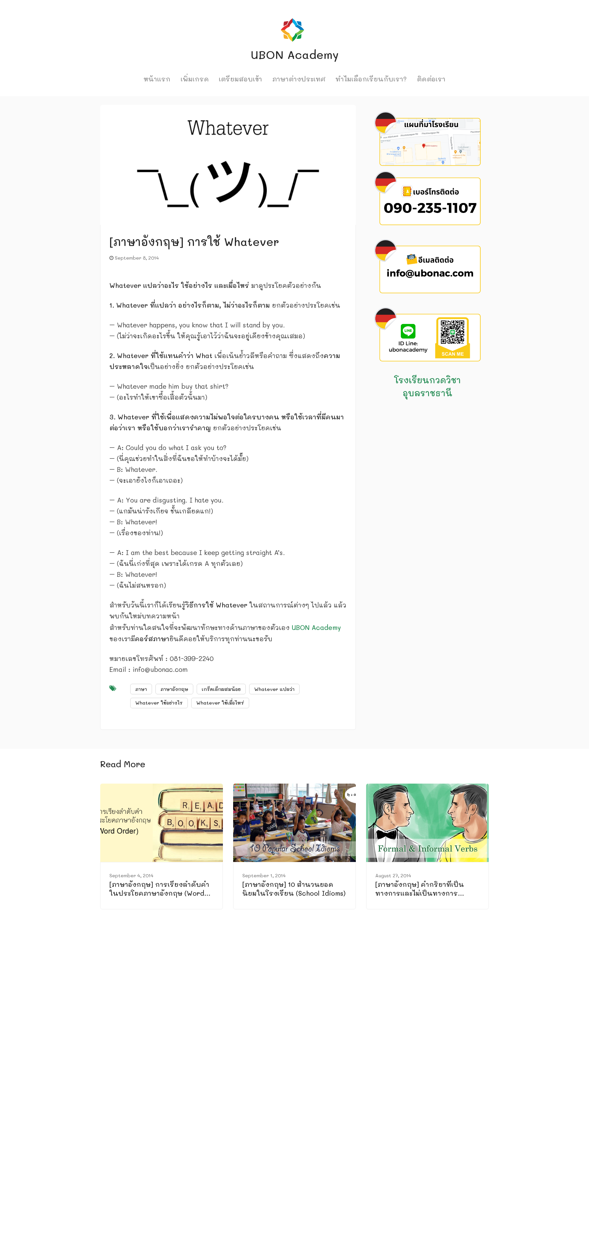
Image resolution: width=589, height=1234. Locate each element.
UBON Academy (316, 627)
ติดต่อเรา (431, 79)
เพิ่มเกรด (195, 79)
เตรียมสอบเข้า (240, 79)
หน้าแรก (157, 79)
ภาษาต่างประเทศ (299, 79)
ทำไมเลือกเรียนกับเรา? (371, 79)
